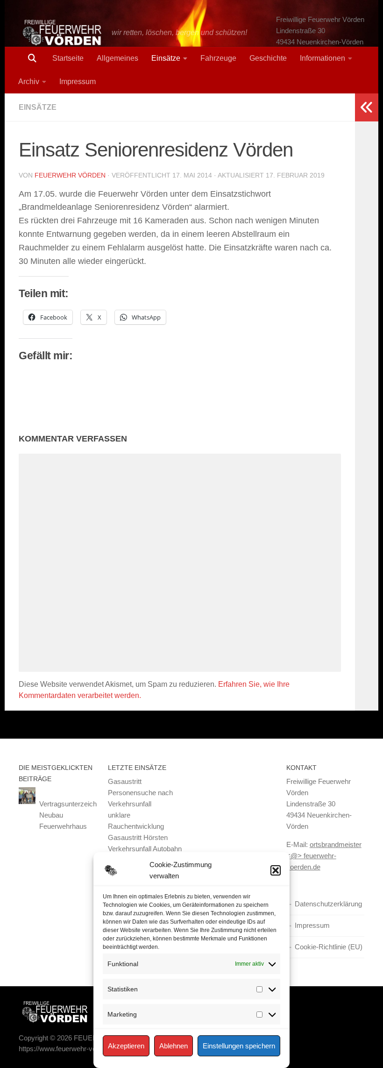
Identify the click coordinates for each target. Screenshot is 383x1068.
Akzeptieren (126, 1046)
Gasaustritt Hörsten (138, 837)
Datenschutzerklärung (328, 904)
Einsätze (165, 58)
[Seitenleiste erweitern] (366, 107)
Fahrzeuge (218, 58)
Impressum (77, 81)
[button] (275, 870)
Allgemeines (117, 58)
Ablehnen (173, 1046)
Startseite (68, 58)
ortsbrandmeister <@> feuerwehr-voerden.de (324, 855)
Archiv (28, 81)
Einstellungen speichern (239, 1046)
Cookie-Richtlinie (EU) (328, 947)
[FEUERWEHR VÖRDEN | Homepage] (60, 33)
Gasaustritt (125, 781)
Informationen (322, 58)
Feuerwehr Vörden (70, 175)
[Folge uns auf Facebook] (357, 1011)
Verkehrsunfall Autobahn (145, 849)
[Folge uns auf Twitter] (341, 1011)
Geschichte (268, 58)
